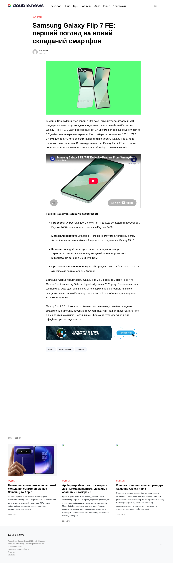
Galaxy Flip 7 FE (65, 349)
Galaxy (50, 349)
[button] (164, 6)
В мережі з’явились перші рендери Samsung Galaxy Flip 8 (139, 487)
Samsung (80, 349)
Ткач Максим (43, 51)
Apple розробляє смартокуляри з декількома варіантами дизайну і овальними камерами (84, 489)
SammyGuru (64, 121)
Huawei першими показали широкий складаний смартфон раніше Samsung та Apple (32, 489)
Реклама (11, 552)
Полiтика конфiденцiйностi (18, 549)
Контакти (11, 555)
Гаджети (37, 17)
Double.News (16, 534)
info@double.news (15, 547)
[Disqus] (93, 393)
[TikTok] (159, 6)
